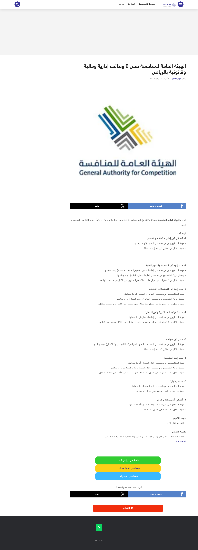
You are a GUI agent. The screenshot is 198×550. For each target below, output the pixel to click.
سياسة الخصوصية (147, 4)
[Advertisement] (99, 32)
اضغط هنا (181, 441)
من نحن (121, 4)
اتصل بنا (131, 4)
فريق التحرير (176, 78)
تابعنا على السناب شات (128, 468)
